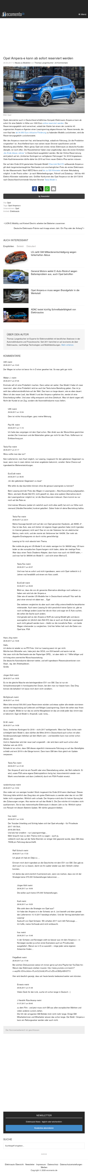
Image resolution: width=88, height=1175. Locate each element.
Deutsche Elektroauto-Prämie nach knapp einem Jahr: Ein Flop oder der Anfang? (48, 228)
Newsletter (45, 196)
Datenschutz (53, 1164)
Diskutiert (31, 246)
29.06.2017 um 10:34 (16, 412)
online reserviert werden (53, 123)
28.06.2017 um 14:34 (16, 819)
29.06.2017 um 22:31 (20, 519)
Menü (83, 14)
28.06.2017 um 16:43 (11, 700)
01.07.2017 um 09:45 (25, 1003)
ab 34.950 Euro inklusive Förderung (31, 132)
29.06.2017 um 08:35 (16, 476)
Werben (44, 1167)
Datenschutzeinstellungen (71, 1164)
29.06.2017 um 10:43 (11, 365)
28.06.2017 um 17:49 (20, 960)
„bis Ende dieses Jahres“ (14, 152)
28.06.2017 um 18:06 (25, 888)
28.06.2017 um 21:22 (16, 766)
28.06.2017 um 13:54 (11, 788)
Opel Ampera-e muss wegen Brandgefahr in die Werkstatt (55, 291)
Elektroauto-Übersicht (14, 1164)
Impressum (41, 1164)
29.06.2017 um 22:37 (25, 567)
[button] (34, 188)
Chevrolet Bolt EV (56, 164)
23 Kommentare (61, 62)
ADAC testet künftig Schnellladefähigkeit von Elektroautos (53, 311)
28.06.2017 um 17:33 (20, 853)
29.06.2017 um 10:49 (25, 935)
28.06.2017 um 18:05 (11, 678)
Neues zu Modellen (23, 62)
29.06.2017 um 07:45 (11, 381)
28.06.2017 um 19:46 (11, 641)
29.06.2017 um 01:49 (25, 988)
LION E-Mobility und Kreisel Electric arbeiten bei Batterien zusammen (35, 223)
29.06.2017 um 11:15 (16, 428)
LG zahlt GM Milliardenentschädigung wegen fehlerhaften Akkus (53, 253)
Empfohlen (8, 246)
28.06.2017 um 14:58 (11, 725)
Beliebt (20, 246)
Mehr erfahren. (67, 344)
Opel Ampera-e (14, 205)
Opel (9, 202)
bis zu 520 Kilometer (51, 170)
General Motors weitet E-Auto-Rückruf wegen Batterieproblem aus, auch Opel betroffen (54, 272)
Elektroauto (14, 211)
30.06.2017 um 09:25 (25, 586)
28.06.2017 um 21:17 (11, 450)
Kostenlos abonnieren (44, 1128)
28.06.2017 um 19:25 (25, 904)
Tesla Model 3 (50, 179)
